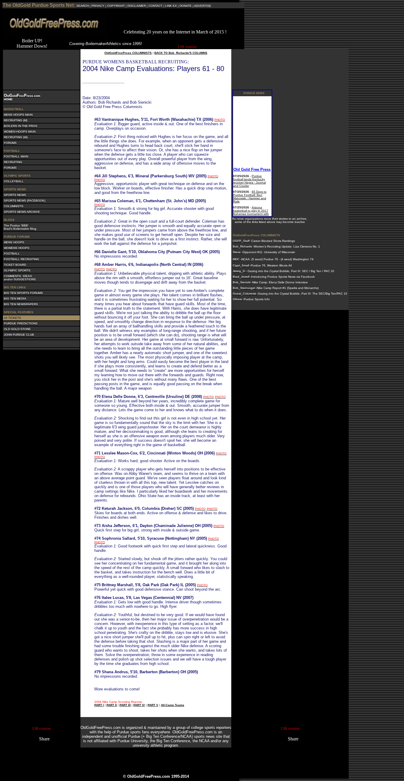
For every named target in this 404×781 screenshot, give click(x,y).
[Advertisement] (175, 20)
